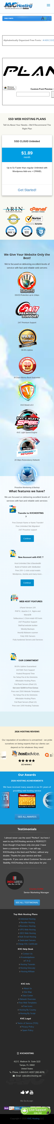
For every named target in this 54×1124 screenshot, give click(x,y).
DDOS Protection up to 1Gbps (27, 295)
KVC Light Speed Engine (27, 433)
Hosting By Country (27, 1010)
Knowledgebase (27, 957)
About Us (28, 988)
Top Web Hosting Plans (26, 914)
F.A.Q (27, 961)
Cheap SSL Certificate (27, 944)
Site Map (28, 992)
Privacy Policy (27, 1027)
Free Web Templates (28, 1003)
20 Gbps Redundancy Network (27, 460)
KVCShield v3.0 (27, 405)
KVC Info (25, 984)
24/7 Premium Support (27, 323)
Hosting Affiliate (27, 971)
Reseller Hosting (28, 922)
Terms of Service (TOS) (27, 1023)
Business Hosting (27, 926)
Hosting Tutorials (27, 964)
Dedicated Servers (28, 940)
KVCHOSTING (26, 1053)
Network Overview (28, 999)
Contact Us (28, 954)
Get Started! (27, 190)
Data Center (27, 995)
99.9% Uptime (27, 350)
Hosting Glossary (27, 968)
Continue (27, 539)
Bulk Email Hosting (27, 937)
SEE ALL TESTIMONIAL (27, 902)
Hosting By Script (27, 1013)
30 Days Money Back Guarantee (27, 378)
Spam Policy (27, 1030)
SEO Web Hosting (28, 933)
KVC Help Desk (25, 949)
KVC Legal (25, 1018)
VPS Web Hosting (28, 930)
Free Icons (27, 1006)
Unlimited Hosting (27, 919)
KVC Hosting (33, 1118)
